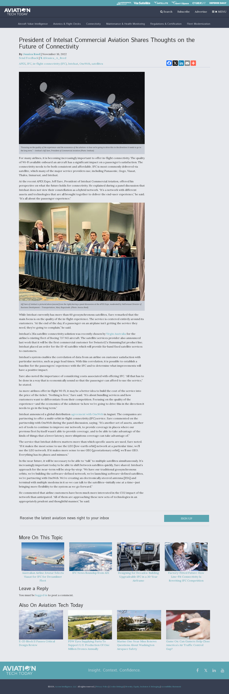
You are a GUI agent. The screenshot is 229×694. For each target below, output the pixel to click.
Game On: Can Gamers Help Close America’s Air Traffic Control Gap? (188, 645)
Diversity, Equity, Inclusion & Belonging (142, 686)
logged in (41, 595)
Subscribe (183, 11)
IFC (29, 63)
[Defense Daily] (218, 3)
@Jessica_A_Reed (54, 58)
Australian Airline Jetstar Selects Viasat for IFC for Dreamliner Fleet (43, 576)
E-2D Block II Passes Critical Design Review (37, 643)
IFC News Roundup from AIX (90, 572)
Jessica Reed (31, 54)
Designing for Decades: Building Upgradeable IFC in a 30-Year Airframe (138, 576)
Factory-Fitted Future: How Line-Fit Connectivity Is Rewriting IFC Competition (186, 576)
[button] (219, 11)
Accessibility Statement (171, 686)
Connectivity (93, 24)
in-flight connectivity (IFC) (50, 63)
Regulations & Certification (166, 24)
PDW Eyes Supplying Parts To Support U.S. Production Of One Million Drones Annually (88, 645)
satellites (97, 63)
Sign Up (186, 518)
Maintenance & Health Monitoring (125, 24)
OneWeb (84, 63)
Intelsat (73, 63)
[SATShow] (161, 3)
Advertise (201, 11)
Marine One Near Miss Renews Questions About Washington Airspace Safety (137, 645)
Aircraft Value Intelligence (33, 24)
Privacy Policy (102, 686)
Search (167, 11)
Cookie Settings (116, 686)
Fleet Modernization (198, 24)
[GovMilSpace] (180, 3)
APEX (22, 63)
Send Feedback (28, 58)
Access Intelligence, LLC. (66, 686)
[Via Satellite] (142, 3)
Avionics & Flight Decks (67, 24)
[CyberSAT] (199, 3)
